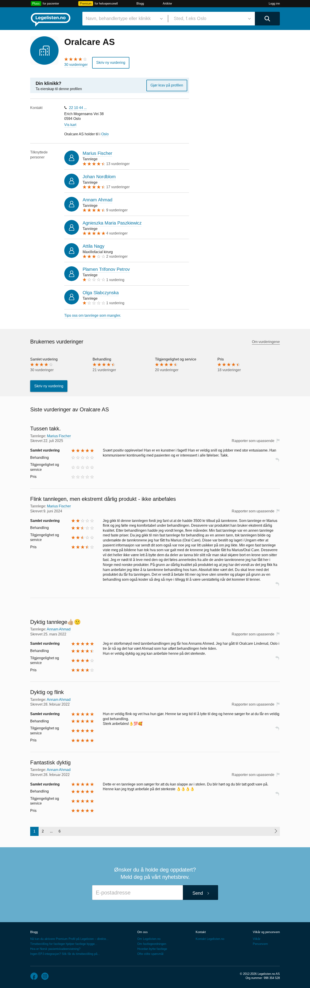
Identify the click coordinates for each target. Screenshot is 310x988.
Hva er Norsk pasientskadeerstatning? (55, 949)
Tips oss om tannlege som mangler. (92, 315)
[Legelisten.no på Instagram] (45, 976)
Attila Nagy (93, 246)
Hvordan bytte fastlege (152, 949)
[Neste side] (275, 831)
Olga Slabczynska (101, 292)
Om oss (142, 932)
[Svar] (277, 462)
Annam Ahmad (97, 199)
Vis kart (70, 125)
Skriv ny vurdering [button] (110, 62)
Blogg (140, 3)
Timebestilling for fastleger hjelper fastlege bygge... (63, 944)
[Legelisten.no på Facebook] (34, 976)
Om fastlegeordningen (151, 944)
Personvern (260, 944)
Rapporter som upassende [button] (253, 441)
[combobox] (123, 18)
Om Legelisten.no (148, 939)
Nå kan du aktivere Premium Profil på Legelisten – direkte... (69, 939)
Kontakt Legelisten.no (210, 939)
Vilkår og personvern (266, 932)
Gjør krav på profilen (166, 85)
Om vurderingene (266, 342)
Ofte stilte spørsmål (150, 954)
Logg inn (274, 3)
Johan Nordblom (99, 176)
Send (197, 893)
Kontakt (201, 932)
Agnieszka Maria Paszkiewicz (112, 222)
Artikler (167, 3)
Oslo (105, 134)
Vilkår (256, 939)
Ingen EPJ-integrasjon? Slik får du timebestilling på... (65, 954)
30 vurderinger (76, 65)
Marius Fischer (97, 153)
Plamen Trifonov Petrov (106, 269)
